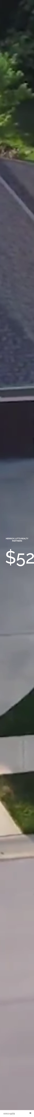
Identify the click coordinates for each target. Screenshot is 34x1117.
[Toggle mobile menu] (30, 1113)
